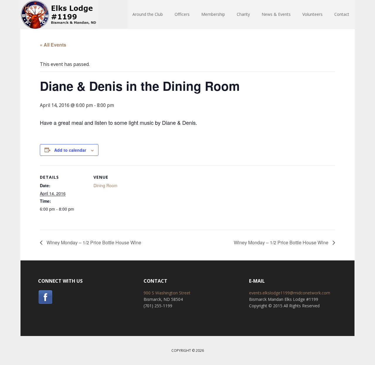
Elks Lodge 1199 (59, 14)
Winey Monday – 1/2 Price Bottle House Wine (93, 242)
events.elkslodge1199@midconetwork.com (289, 293)
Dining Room (105, 185)
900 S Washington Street (167, 293)
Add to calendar (70, 150)
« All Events (53, 44)
